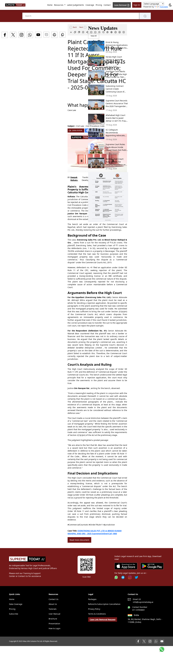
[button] (108, 197)
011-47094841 (138, 610)
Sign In (137, 5)
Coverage (90, 5)
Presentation (54, 623)
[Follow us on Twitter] (136, 577)
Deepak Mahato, (74, 178)
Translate (163, 6)
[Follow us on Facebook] (138, 641)
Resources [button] (59, 5)
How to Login (54, 628)
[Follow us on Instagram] (130, 577)
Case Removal (120, 5)
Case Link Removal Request (102, 619)
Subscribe (13, 614)
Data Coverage (15, 604)
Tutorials (52, 609)
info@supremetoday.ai (143, 602)
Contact (107, 5)
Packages (92, 599)
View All (94, 36)
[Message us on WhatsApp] (156, 641)
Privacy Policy (94, 609)
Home (49, 5)
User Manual (54, 614)
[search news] (145, 16)
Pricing (99, 5)
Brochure (53, 618)
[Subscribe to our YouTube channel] (162, 641)
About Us (53, 604)
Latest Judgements (75, 5)
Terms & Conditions (97, 614)
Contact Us (53, 599)
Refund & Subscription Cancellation (104, 604)
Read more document (79, 540)
